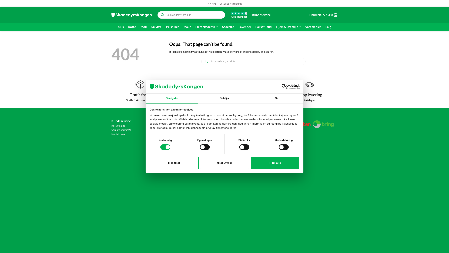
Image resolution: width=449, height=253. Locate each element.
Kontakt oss (118, 134)
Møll (143, 27)
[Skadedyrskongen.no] (131, 15)
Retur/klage (118, 125)
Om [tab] (277, 98)
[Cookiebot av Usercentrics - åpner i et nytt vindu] (284, 86)
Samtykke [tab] (172, 98)
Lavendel (245, 27)
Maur (187, 27)
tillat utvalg (224, 162)
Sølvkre (156, 27)
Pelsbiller (172, 27)
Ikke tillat (174, 162)
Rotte (132, 27)
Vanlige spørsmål (121, 129)
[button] (323, 15)
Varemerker (313, 27)
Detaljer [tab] (224, 98)
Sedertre (228, 27)
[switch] (205, 147)
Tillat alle (275, 162)
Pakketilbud (263, 27)
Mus (121, 27)
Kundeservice (261, 15)
